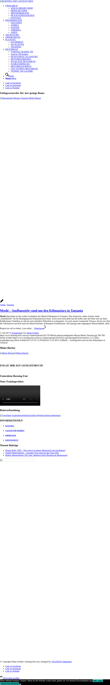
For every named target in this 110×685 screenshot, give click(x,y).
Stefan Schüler (32, 333)
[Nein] (20, 684)
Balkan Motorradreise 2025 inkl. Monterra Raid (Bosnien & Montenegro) (36, 455)
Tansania (10, 305)
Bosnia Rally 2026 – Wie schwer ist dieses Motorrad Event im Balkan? (35, 450)
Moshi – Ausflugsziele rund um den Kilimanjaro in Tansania (41, 310)
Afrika (3, 305)
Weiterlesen (39, 328)
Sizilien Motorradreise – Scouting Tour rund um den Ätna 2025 (32, 453)
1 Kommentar (16, 333)
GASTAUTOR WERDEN (14, 431)
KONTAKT (9, 426)
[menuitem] (57, 12)
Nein (100, 681)
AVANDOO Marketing (62, 662)
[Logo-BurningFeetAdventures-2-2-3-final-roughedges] (16, 1)
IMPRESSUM (10, 435)
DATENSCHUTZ (11, 440)
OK (95, 681)
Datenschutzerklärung (9, 684)
